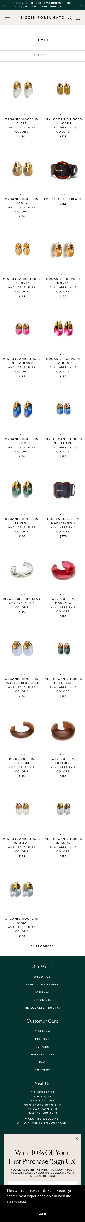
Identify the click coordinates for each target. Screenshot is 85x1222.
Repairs (42, 1046)
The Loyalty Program (42, 1007)
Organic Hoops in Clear (22, 121)
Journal (42, 992)
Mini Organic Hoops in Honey (22, 281)
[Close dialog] (76, 1138)
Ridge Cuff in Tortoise (21, 761)
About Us (42, 976)
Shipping (43, 1031)
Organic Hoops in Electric (22, 441)
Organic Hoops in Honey (63, 281)
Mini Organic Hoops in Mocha (63, 121)
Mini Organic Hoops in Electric (63, 441)
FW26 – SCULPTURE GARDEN (49, 6)
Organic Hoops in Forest (22, 521)
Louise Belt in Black (63, 199)
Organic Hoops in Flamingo (63, 361)
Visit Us (43, 1083)
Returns (42, 1039)
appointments (30, 1122)
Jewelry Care (42, 1054)
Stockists (43, 1000)
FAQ (42, 1062)
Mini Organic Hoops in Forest (63, 680)
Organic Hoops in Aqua (22, 920)
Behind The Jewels (42, 984)
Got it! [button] (42, 1214)
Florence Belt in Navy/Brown (63, 521)
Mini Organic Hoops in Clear (22, 841)
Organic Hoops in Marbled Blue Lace (21, 680)
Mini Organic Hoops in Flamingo (22, 361)
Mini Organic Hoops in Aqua (63, 841)
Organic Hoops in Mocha (22, 201)
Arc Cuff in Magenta (63, 601)
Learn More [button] (16, 1202)
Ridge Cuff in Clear (22, 599)
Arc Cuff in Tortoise (63, 761)
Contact (42, 1070)
